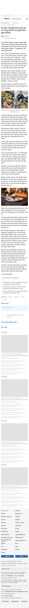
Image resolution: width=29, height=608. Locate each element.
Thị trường (15, 22)
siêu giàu (5, 299)
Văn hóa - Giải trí (19, 522)
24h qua (3, 552)
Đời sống (3, 522)
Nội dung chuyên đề (20, 540)
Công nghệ (18, 525)
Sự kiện (21, 556)
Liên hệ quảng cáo (6, 586)
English (3, 543)
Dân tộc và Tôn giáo (6, 516)
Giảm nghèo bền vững (7, 537)
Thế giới (17, 519)
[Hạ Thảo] (2, 36)
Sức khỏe (3, 525)
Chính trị (17, 510)
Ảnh (2, 546)
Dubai (10, 296)
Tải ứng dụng (5, 601)
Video (16, 546)
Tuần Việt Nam (5, 534)
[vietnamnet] (7, 19)
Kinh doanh (6, 22)
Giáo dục (3, 519)
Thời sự (3, 513)
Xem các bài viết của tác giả (10, 38)
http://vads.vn (9, 595)
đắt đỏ (23, 296)
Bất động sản (4, 531)
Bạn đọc (17, 531)
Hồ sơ (16, 543)
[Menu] (2, 19)
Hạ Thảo (6, 36)
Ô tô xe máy (4, 528)
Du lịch (17, 528)
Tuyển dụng (24, 601)
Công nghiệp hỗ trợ (20, 534)
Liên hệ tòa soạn (6, 569)
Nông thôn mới (19, 537)
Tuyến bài (7, 556)
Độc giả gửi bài (14, 601)
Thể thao (17, 516)
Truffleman (16, 296)
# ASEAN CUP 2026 (16, 18)
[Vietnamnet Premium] (5, 511)
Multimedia (4, 549)
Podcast (17, 549)
